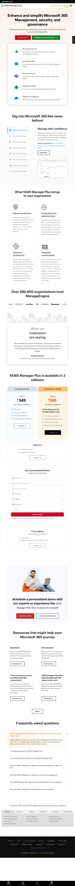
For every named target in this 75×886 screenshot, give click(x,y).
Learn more (43, 158)
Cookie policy (13, 872)
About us (10, 869)
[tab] (20, 133)
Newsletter (39, 872)
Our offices (62, 872)
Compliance (51, 869)
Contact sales (51, 872)
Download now (17, 685)
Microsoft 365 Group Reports (11, 847)
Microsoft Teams (54, 151)
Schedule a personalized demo (46, 38)
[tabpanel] (53, 157)
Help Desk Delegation (54, 849)
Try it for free (23, 38)
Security (40, 869)
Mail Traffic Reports (9, 849)
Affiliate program (26, 872)
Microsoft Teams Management (56, 847)
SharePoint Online (43, 153)
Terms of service (29, 869)
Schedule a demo (25, 637)
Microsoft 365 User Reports (11, 844)
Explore (37, 733)
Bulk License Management (33, 847)
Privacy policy (63, 869)
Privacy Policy (55, 540)
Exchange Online (43, 151)
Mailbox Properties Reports (11, 852)
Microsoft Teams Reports (55, 844)
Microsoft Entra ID (57, 149)
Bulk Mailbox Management (33, 849)
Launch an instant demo (47, 637)
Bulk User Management (32, 844)
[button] (37, 761)
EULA (18, 869)
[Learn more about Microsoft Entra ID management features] (38, 51)
